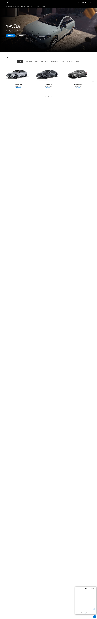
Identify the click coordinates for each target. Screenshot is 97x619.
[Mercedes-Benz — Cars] (7, 2)
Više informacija (18, 87)
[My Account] (91, 2)
